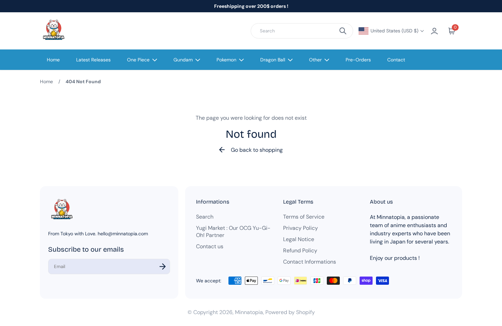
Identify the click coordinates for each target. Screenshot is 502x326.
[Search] (343, 31)
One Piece (138, 60)
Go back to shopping (257, 149)
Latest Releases (93, 60)
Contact (396, 60)
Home (53, 60)
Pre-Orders (358, 60)
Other (315, 60)
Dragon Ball (272, 60)
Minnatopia (249, 312)
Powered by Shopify (290, 312)
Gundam (183, 60)
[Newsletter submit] (162, 266)
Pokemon (226, 60)
